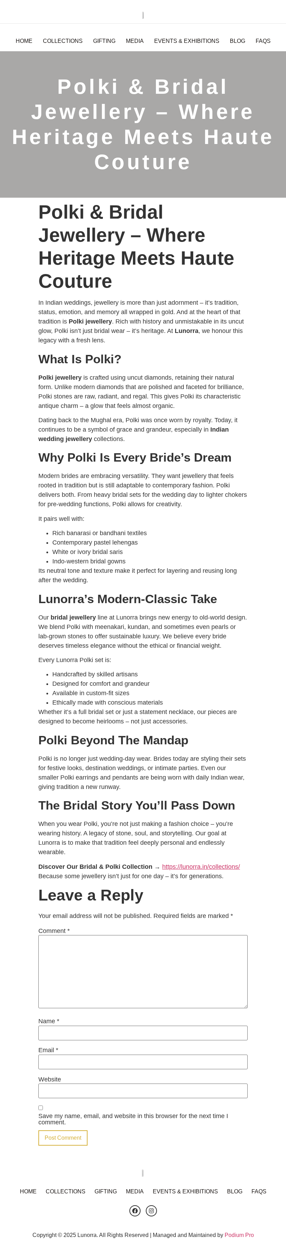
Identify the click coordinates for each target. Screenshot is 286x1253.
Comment (54, 931)
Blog (237, 41)
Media (135, 41)
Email (48, 1050)
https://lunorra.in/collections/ (201, 866)
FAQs (263, 41)
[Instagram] (151, 1210)
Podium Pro (239, 1235)
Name (48, 1021)
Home (24, 41)
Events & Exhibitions (186, 41)
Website (49, 1079)
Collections (63, 41)
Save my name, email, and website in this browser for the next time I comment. (133, 1119)
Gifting (104, 41)
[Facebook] (135, 1210)
